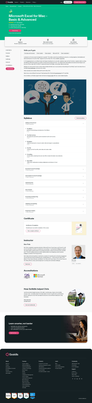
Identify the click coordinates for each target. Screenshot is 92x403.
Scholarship (74, 365)
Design (23, 371)
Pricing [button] (34, 2)
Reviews (7, 370)
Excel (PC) (62, 58)
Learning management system (45, 365)
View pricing (15, 30)
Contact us (74, 371)
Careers (7, 365)
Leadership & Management (27, 374)
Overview (8, 53)
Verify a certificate (75, 376)
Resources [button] (28, 2)
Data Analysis (25, 370)
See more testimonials (30, 304)
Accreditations (9, 65)
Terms (7, 371)
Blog (56, 363)
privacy (10, 371)
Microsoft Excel (13, 6)
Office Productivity (26, 382)
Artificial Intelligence (26, 365)
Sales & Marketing (25, 386)
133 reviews (19, 22)
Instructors (8, 366)
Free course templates (59, 366)
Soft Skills (24, 387)
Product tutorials (58, 368)
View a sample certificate (33, 230)
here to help (50, 75)
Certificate (8, 59)
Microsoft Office (25, 381)
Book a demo (68, 2)
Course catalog (25, 363)
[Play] (55, 97)
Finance (23, 373)
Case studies (57, 365)
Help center (74, 374)
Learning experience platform (45, 368)
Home (7, 6)
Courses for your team (43, 363)
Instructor (8, 62)
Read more (27, 264)
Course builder (42, 370)
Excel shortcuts (57, 73)
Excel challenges (75, 366)
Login (61, 2)
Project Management (26, 384)
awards (13, 368)
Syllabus (7, 56)
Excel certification (31, 68)
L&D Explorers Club (76, 363)
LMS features (41, 366)
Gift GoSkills (8, 373)
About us (7, 363)
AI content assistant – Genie (44, 371)
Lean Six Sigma (25, 376)
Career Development (26, 366)
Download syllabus (80, 118)
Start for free (13, 332)
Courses (19, 6)
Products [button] (22, 2)
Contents (9, 50)
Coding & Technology (26, 368)
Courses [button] (16, 2)
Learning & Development (27, 378)
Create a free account (80, 2)
